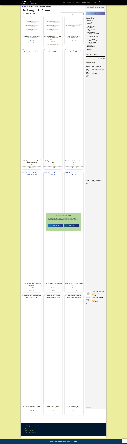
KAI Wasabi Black (91, 29)
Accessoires (89, 50)
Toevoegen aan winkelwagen (32, 42)
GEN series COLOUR (93, 36)
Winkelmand (76, 2)
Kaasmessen (89, 45)
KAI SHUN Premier (91, 27)
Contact (94, 2)
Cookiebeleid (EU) (31, 432)
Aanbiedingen (90, 20)
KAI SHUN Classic (91, 25)
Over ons (28, 429)
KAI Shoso (89, 30)
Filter (89, 59)
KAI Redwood (90, 23)
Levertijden (29, 427)
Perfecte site (55, 225)
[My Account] (102, 2)
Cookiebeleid (60, 228)
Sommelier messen (91, 46)
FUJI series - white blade (94, 33)
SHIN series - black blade (94, 40)
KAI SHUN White (91, 26)
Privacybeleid (66, 228)
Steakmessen (89, 48)
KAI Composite (90, 22)
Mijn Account (86, 2)
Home (63, 2)
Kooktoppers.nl (68, 441)
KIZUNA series (92, 39)
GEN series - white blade (94, 35)
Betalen (69, 2)
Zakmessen (89, 49)
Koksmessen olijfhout (91, 42)
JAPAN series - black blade (94, 38)
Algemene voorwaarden (33, 425)
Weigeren (71, 225)
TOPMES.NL (26, 2)
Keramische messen (91, 32)
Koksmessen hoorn (91, 43)
